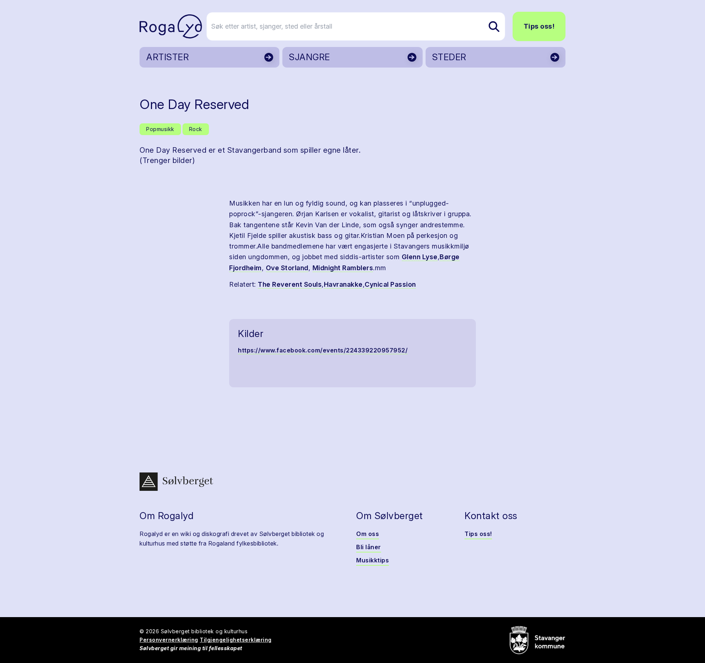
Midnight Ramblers (342, 268)
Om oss (367, 533)
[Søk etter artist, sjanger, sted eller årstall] (493, 26)
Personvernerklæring (169, 640)
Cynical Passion (390, 284)
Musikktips (372, 560)
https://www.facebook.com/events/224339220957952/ (323, 350)
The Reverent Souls (290, 284)
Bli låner (368, 547)
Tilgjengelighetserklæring (236, 640)
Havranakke (343, 284)
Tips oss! (539, 26)
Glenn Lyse (420, 257)
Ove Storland (287, 268)
